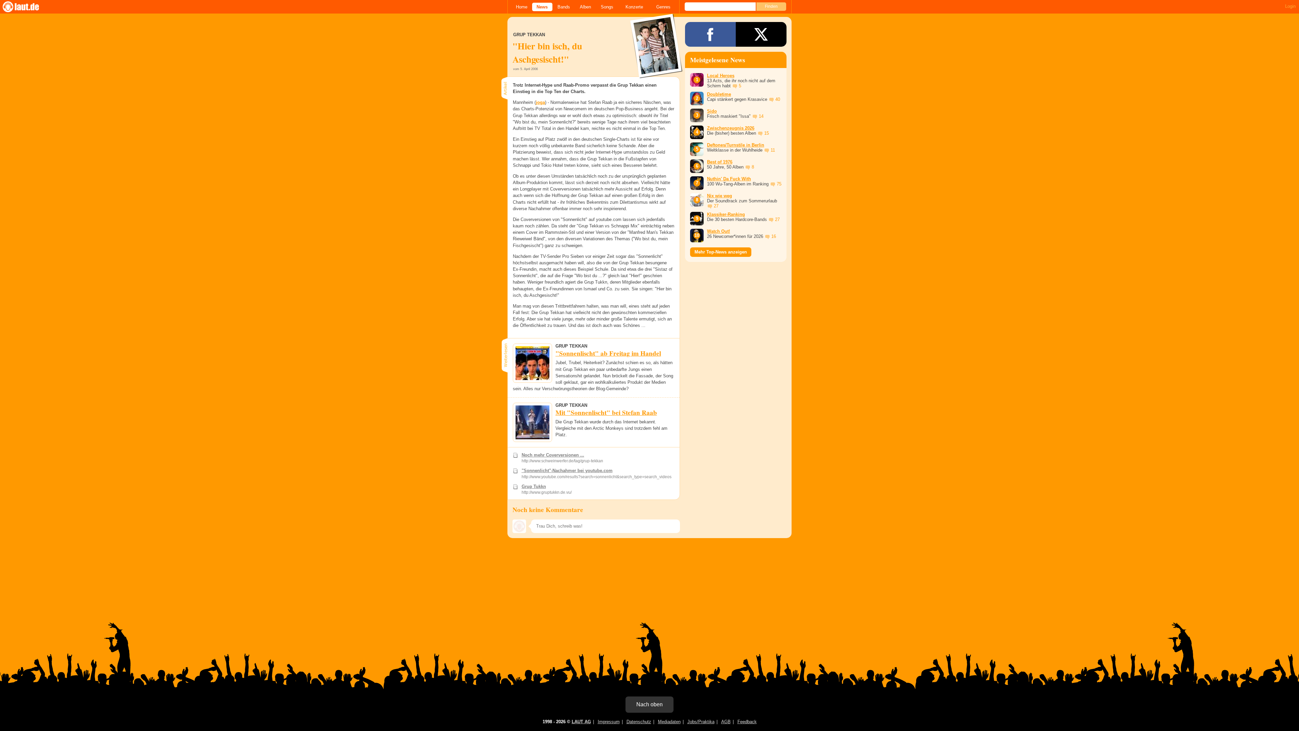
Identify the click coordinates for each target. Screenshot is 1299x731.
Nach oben (649, 704)
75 (779, 183)
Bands (563, 6)
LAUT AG (581, 721)
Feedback (747, 721)
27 (716, 205)
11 (773, 150)
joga (540, 102)
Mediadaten (669, 721)
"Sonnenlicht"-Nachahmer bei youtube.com (567, 470)
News (542, 6)
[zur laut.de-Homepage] (27, 7)
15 (766, 133)
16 (773, 236)
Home (521, 6)
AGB (726, 721)
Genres (663, 6)
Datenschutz (638, 721)
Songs (607, 6)
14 (761, 116)
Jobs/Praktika (700, 721)
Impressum (609, 721)
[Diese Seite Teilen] (710, 34)
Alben (585, 6)
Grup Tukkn (534, 486)
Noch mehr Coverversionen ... (553, 455)
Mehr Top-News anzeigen (720, 251)
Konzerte (634, 6)
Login (1290, 6)
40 (777, 99)
